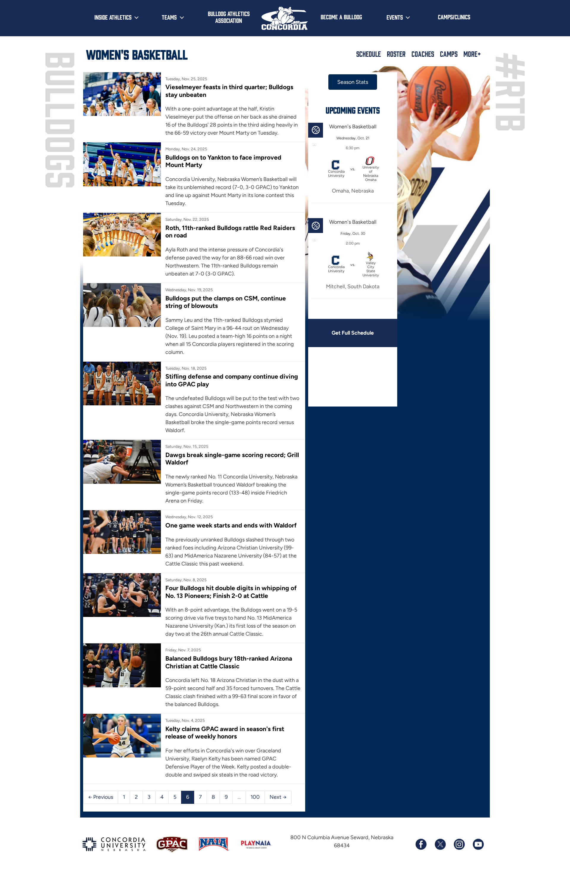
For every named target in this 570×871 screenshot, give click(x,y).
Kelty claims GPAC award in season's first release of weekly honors (224, 732)
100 (255, 797)
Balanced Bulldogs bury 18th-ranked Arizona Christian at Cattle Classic (228, 662)
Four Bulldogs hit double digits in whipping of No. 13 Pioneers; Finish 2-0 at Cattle (231, 591)
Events (395, 17)
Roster (396, 54)
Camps (448, 54)
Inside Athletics (113, 17)
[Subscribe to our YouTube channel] (477, 844)
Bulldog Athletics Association (229, 17)
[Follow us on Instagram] (458, 844)
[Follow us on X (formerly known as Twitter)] (439, 844)
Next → (278, 797)
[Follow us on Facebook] (420, 844)
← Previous (100, 797)
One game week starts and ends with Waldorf (231, 525)
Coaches (422, 54)
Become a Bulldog (341, 17)
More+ (472, 54)
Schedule (368, 54)
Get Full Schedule (353, 333)
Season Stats (352, 82)
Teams (169, 17)
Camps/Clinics (454, 17)
